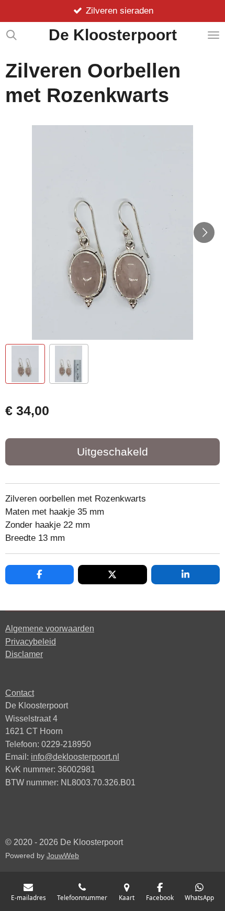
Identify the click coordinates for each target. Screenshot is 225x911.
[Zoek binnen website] (11, 35)
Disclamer (24, 654)
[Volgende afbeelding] (204, 232)
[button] (25, 364)
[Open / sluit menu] (213, 35)
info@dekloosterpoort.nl (75, 756)
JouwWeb (63, 856)
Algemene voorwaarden (49, 628)
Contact (19, 692)
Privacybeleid (30, 641)
